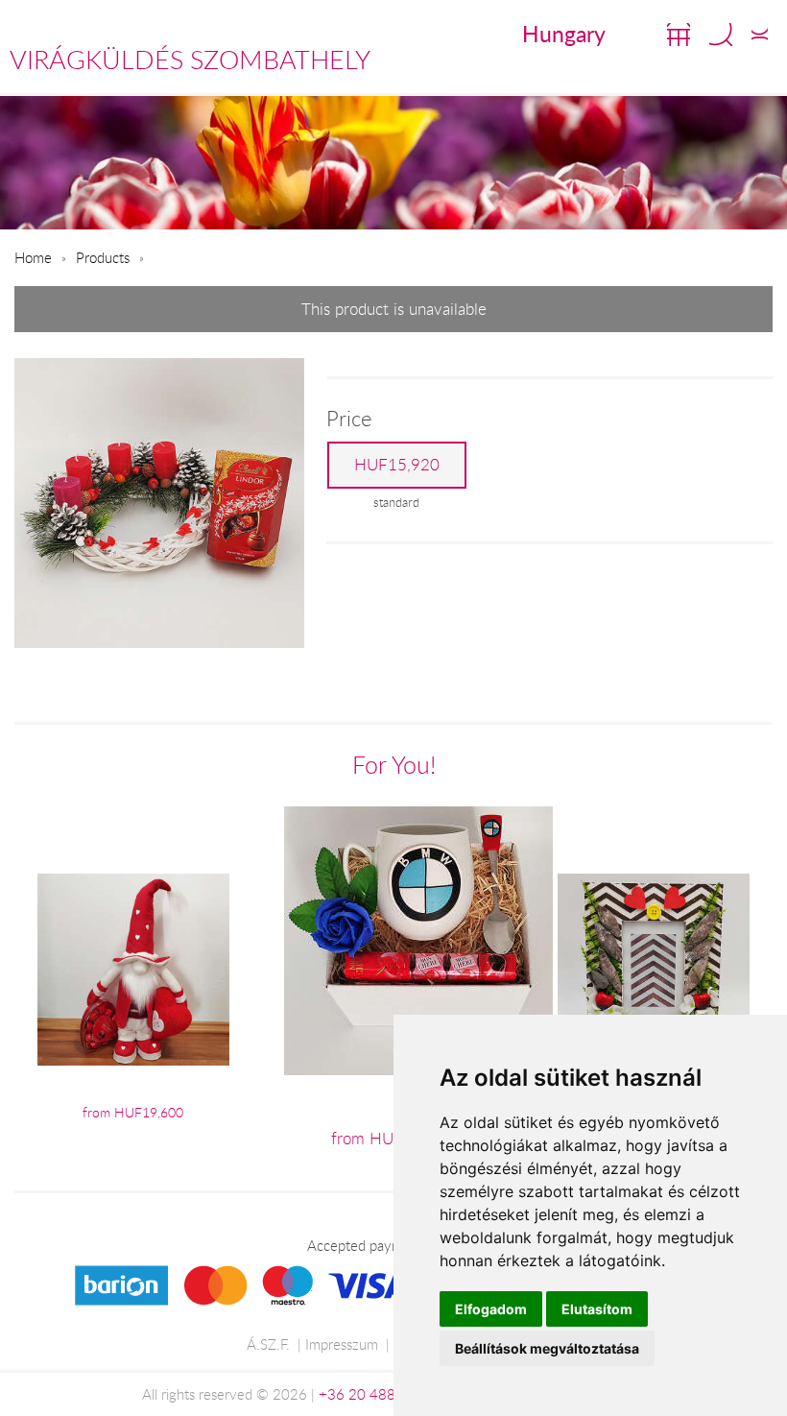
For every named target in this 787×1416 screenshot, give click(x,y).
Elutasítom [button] (596, 1309)
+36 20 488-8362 (377, 1394)
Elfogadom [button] (491, 1309)
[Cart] (678, 34)
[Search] (720, 34)
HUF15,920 (397, 464)
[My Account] (759, 34)
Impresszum (341, 1344)
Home (33, 257)
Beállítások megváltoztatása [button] (547, 1348)
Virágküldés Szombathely (190, 59)
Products (103, 257)
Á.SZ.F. (268, 1344)
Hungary (564, 33)
